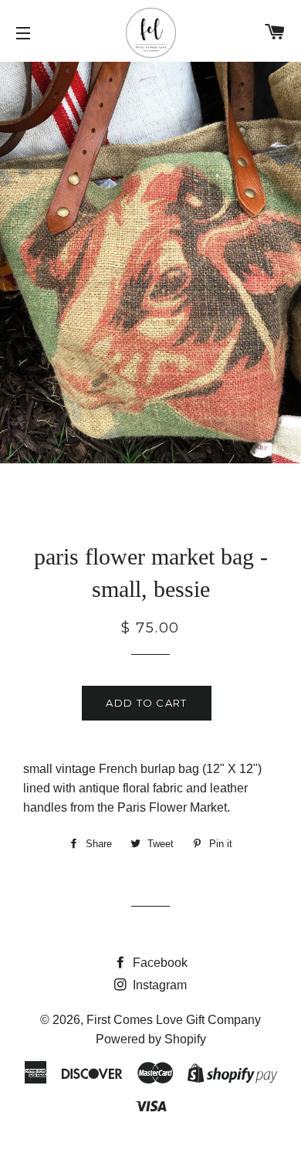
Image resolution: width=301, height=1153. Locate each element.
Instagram (158, 985)
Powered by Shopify (151, 1039)
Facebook (159, 962)
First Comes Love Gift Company (173, 1019)
